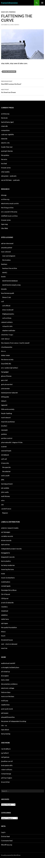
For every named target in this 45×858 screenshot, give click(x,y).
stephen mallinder (8, 330)
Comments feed (6, 841)
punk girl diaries (7, 151)
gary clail (4, 380)
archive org (5, 199)
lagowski (4, 405)
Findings (12, 12)
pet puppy (4, 713)
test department (7, 484)
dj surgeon (5, 676)
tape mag (4, 224)
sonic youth (5, 476)
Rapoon (5, 513)
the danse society (7, 359)
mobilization (5, 582)
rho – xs (4, 725)
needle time (5, 705)
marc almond (6, 252)
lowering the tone (7, 569)
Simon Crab (6, 297)
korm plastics (6, 561)
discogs (3, 195)
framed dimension (9, 2)
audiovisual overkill (8, 663)
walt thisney (5, 496)
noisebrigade (5, 586)
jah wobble (5, 488)
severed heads (6, 451)
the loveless (6, 260)
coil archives (6, 318)
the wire (4, 159)
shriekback (5, 455)
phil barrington (6, 778)
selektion (4, 615)
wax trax (4, 648)
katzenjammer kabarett (9, 393)
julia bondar (5, 388)
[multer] (4, 426)
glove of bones (6, 376)
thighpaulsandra (8, 314)
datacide (4, 139)
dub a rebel (5, 680)
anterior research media (9, 528)
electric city (5, 143)
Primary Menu (42, 3)
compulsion (5, 130)
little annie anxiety (7, 409)
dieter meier (5, 355)
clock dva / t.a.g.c (7, 335)
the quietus (5, 155)
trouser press (6, 168)
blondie (4, 289)
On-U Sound (5, 594)
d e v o (3, 351)
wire (2, 500)
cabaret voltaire (6, 322)
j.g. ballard (5, 753)
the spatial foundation (9, 627)
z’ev (2, 505)
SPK (2, 480)
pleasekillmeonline (8, 717)
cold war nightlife (7, 134)
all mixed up (5, 671)
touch (3, 636)
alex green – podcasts (8, 176)
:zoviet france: (6, 509)
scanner (4, 446)
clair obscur (5, 339)
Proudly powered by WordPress (10, 855)
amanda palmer (6, 247)
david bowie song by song (11, 285)
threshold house (7, 640)
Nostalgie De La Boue (8, 590)
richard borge (6, 774)
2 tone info (5, 463)
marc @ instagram (8, 256)
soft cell (4, 459)
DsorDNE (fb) (6, 364)
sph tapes (4, 623)
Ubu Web (4, 228)
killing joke (5, 397)
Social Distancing (9, 71)
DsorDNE (11, 82)
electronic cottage (7, 688)
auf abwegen (5, 532)
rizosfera (4, 607)
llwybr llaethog (6, 413)
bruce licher (5, 782)
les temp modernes (8, 565)
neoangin (4, 430)
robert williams (6, 769)
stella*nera (5, 619)
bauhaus (4, 264)
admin (16, 24)
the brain (4, 118)
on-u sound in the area (9, 212)
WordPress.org (6, 845)
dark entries (5, 544)
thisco (3, 632)
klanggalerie (5, 553)
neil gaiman (5, 757)
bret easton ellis (6, 765)
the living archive (7, 208)
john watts (5, 492)
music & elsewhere (8, 578)
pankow (4, 434)
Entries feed (5, 836)
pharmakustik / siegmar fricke (11, 442)
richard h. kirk (7, 326)
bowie (3, 277)
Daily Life (4, 12)
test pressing (5, 734)
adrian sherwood (7, 243)
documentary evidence (9, 684)
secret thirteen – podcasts (10, 180)
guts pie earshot (6, 384)
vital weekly (5, 172)
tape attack (5, 730)
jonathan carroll (7, 761)
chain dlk (4, 126)
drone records (6, 540)
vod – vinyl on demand (9, 644)
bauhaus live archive (9, 268)
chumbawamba (6, 347)
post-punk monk (7, 709)
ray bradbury (5, 749)
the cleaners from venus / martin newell (15, 343)
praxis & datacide (7, 603)
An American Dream (8, 91)
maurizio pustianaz (8, 422)
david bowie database (10, 281)
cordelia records (7, 536)
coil (2, 301)
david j (4, 272)
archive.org (5, 114)
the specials (6, 467)
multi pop (4, 701)
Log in (3, 832)
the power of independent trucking (13, 721)
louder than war (7, 147)
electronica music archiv (10, 203)
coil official (6, 306)
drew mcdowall (7, 310)
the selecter (6, 471)
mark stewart (6, 417)
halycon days (5, 692)
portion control (6, 438)
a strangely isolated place (10, 667)
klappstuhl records (8, 557)
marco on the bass (7, 696)
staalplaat (4, 611)
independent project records (11, 549)
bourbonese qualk (7, 293)
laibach (3, 401)
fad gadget (5, 372)
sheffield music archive (9, 216)
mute (3, 573)
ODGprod (4, 598)
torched (4, 163)
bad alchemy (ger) (7, 122)
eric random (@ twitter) (9, 368)
